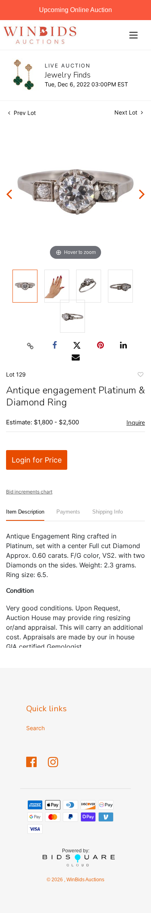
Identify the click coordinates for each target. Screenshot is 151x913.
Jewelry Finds (68, 75)
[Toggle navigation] (133, 35)
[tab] (25, 515)
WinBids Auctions (84, 879)
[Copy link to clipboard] (30, 345)
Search (35, 728)
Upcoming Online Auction (75, 9)
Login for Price (37, 460)
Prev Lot (24, 112)
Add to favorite (140, 375)
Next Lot (126, 112)
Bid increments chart (29, 492)
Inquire (135, 423)
